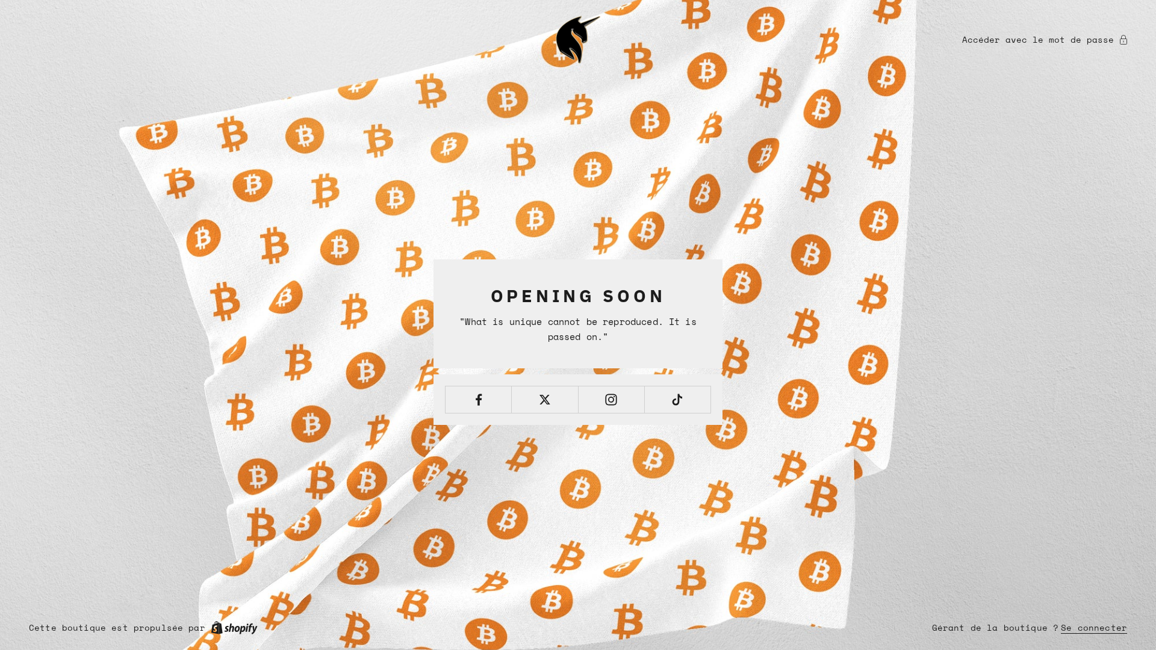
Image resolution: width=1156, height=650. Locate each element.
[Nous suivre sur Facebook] (478, 399)
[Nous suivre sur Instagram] (611, 399)
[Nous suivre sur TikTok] (677, 399)
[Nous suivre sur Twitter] (544, 399)
